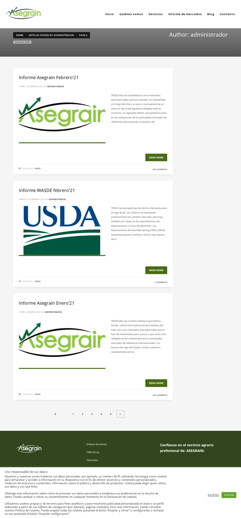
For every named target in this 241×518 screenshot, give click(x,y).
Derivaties (92, 460)
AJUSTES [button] (213, 495)
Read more (156, 157)
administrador (55, 87)
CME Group (93, 452)
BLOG (38, 169)
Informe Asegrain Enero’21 (47, 303)
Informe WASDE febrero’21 (47, 190)
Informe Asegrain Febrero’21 (49, 77)
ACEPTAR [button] (229, 495)
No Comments (160, 169)
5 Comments (161, 282)
